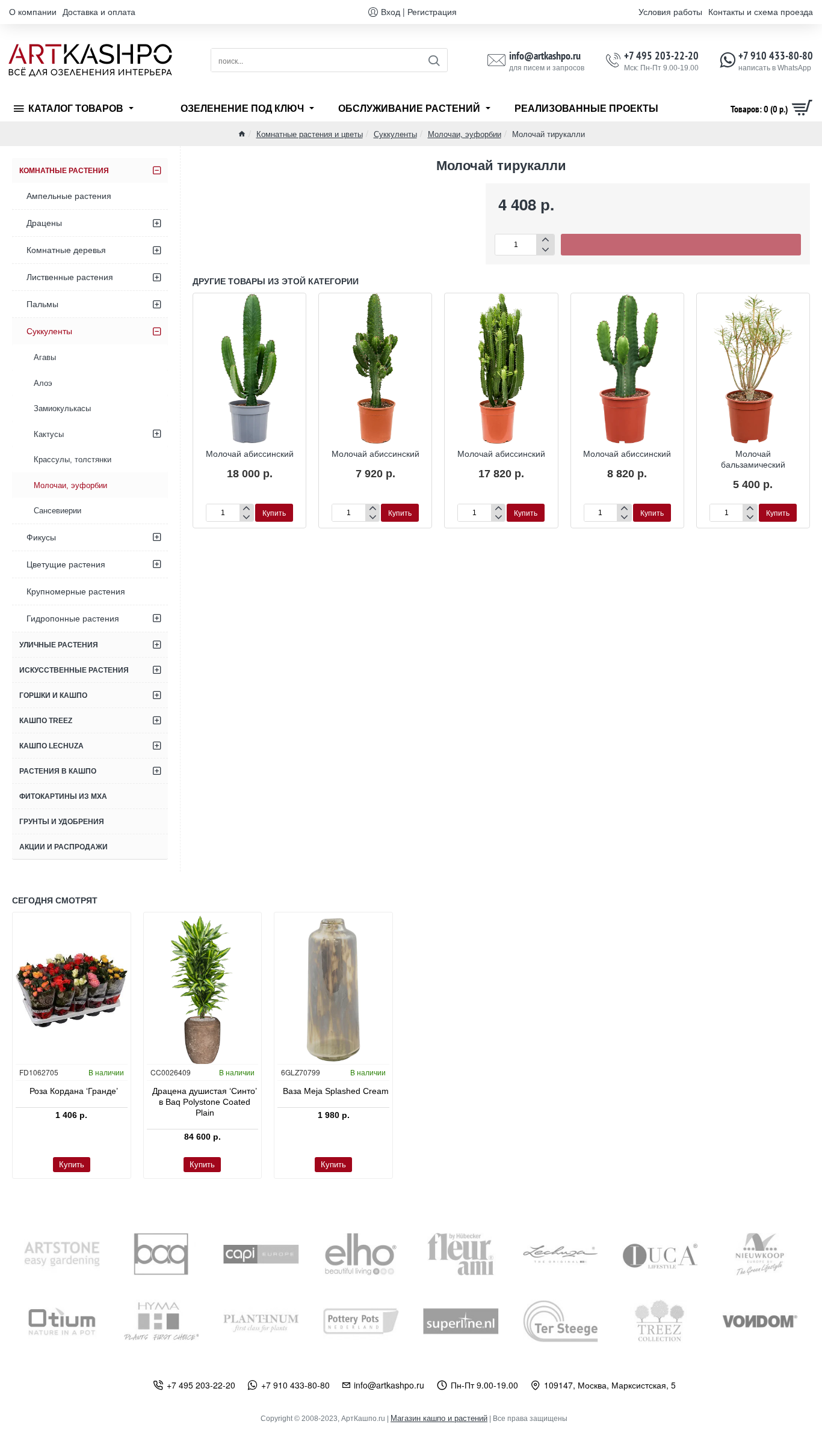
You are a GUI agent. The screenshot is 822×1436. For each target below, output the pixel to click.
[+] (545, 239)
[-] (545, 250)
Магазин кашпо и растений (439, 1418)
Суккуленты (395, 133)
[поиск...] (433, 60)
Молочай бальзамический (753, 459)
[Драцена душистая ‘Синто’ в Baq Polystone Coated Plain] (203, 990)
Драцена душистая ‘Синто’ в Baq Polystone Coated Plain (204, 1101)
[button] (681, 244)
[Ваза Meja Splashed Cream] (333, 990)
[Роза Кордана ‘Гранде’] (72, 990)
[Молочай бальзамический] (753, 368)
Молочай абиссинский (250, 454)
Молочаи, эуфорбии (464, 133)
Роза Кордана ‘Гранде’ (73, 1091)
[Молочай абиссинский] (249, 368)
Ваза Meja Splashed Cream (336, 1091)
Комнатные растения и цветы (309, 133)
